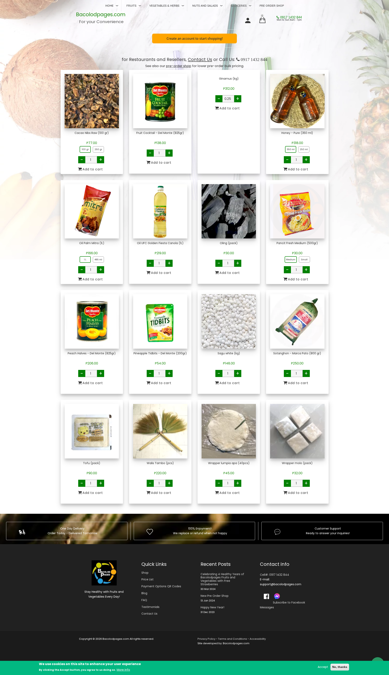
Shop (145, 573)
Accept (323, 667)
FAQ (144, 600)
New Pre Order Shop (215, 596)
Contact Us (200, 59)
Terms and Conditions (232, 639)
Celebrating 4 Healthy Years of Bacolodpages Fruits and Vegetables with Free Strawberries (222, 579)
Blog (144, 593)
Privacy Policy (206, 639)
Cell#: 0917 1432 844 (274, 575)
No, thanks (339, 667)
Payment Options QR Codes (161, 586)
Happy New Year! (212, 607)
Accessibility (258, 639)
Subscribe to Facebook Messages (282, 604)
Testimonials (150, 607)
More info (123, 670)
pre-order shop (178, 66)
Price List (147, 579)
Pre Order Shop (272, 5)
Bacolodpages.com (100, 14)
